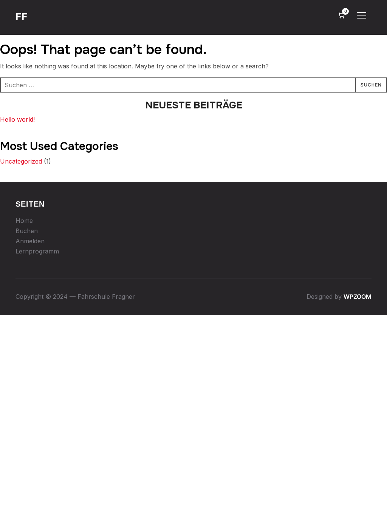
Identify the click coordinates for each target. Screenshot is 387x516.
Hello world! (17, 119)
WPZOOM (358, 296)
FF (21, 17)
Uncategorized (21, 161)
